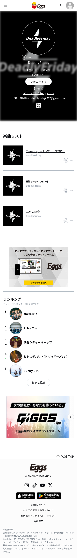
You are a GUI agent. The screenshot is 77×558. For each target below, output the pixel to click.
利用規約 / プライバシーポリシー (38, 515)
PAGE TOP (67, 456)
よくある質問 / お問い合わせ (38, 510)
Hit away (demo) (37, 181)
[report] (29, 57)
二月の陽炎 (33, 212)
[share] (24, 57)
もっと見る (38, 382)
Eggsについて (38, 504)
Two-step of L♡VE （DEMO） (45, 151)
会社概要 (38, 521)
